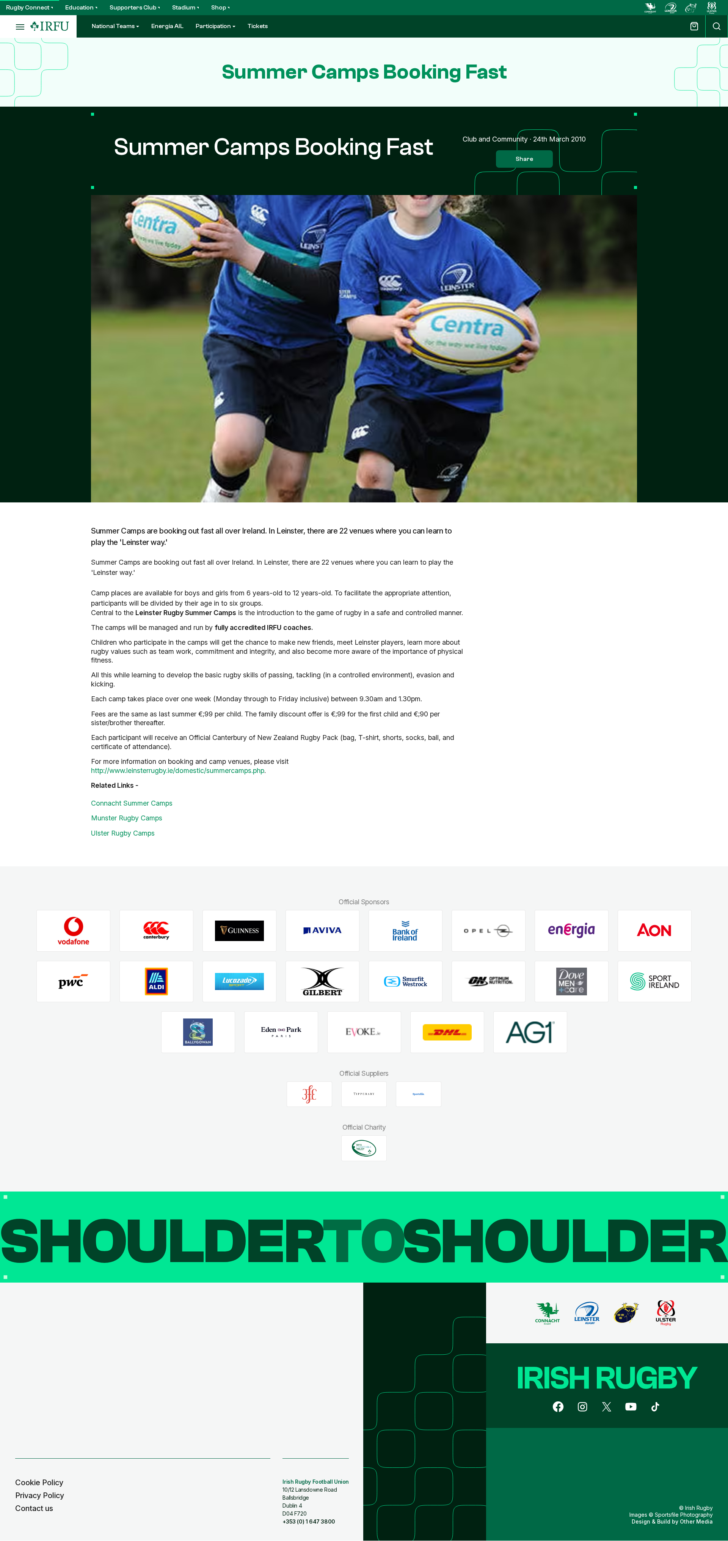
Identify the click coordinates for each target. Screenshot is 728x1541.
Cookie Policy (39, 1482)
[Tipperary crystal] (364, 1094)
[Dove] (571, 981)
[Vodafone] (73, 930)
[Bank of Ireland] (405, 930)
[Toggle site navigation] (15, 26)
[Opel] (488, 930)
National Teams (113, 26)
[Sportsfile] (418, 1094)
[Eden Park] (281, 1032)
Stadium (183, 7)
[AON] (654, 930)
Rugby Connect (27, 7)
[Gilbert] (322, 981)
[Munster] (691, 7)
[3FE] (309, 1094)
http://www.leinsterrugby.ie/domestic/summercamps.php (177, 770)
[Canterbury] (156, 930)
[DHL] (447, 1032)
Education (79, 7)
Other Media (696, 1521)
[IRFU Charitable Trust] (364, 1148)
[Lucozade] (239, 981)
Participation (213, 26)
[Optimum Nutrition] (488, 981)
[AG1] (530, 1032)
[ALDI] (156, 981)
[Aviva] (322, 930)
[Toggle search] (716, 26)
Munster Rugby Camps (126, 818)
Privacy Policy (39, 1495)
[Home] (49, 26)
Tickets (258, 26)
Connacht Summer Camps (132, 803)
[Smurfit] (405, 981)
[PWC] (73, 981)
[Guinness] (239, 930)
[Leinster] (671, 7)
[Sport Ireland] (654, 981)
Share (524, 159)
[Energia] (571, 930)
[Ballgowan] (198, 1032)
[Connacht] (650, 7)
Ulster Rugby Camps (123, 833)
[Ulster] (711, 7)
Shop (218, 7)
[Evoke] (364, 1032)
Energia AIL (167, 26)
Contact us (34, 1508)
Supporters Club (133, 7)
